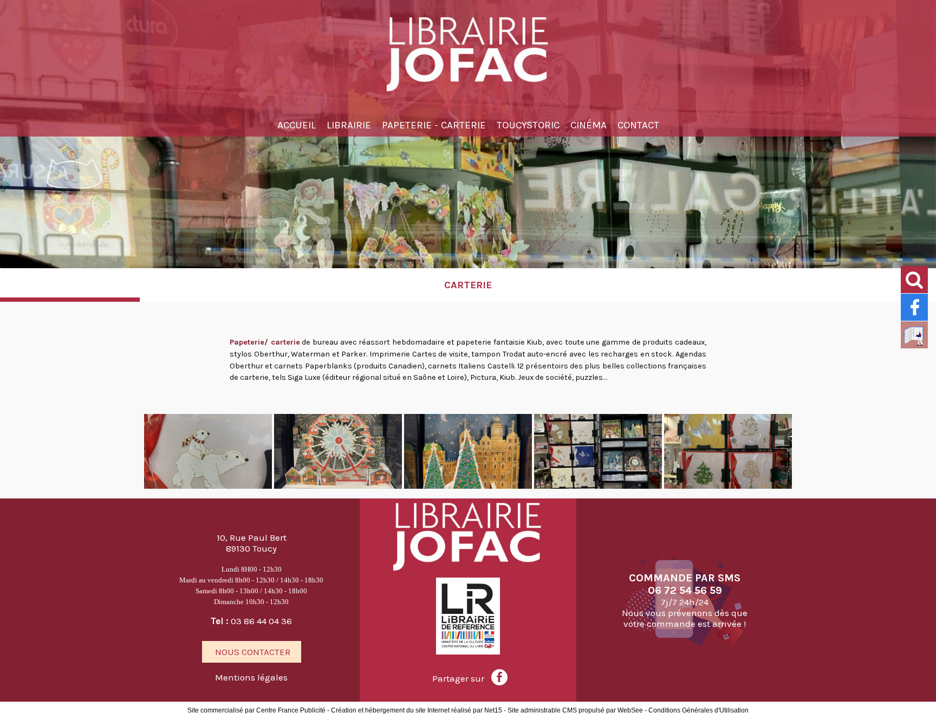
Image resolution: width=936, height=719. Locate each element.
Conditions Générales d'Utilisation (698, 710)
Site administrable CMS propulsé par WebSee (575, 710)
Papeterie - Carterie (434, 125)
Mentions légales (251, 677)
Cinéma (588, 125)
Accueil (296, 125)
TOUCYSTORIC (528, 125)
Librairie (349, 125)
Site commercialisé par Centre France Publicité (256, 710)
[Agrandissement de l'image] (208, 486)
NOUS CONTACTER (251, 651)
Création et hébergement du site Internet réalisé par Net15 (416, 710)
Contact (638, 125)
